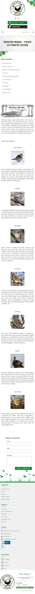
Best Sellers (4, 509)
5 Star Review (6, 89)
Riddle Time (6, 92)
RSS (5, 569)
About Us (3, 494)
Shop (2, 491)
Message (9, 455)
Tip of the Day (6, 63)
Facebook (7, 559)
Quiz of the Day (7, 66)
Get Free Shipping (24, 587)
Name (8, 441)
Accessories (4, 516)
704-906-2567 (16, 27)
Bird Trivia (5, 86)
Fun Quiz (5, 83)
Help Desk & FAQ (5, 496)
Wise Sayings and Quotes (10, 76)
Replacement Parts (6, 519)
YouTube (6, 565)
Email (8, 448)
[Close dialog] (34, 570)
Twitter (6, 562)
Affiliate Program (5, 499)
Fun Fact (5, 73)
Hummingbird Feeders (7, 511)
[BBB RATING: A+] (6, 541)
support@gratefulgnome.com (9, 539)
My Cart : (17, 23)
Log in (18, 18)
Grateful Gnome (5, 489)
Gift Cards (3, 521)
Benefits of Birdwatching (11, 70)
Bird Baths (3, 514)
